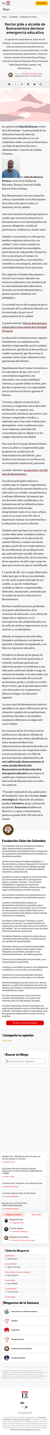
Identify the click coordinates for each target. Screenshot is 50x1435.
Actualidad (13, 17)
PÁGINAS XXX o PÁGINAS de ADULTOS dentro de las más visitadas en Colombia (21, 1157)
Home (4, 17)
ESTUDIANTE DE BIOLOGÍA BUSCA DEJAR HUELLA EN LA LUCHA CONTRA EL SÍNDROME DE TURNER (22, 1171)
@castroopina (12, 1259)
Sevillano (14, 1321)
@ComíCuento (13, 1275)
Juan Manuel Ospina (18, 1358)
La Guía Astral (10, 1297)
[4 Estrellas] (8, 1040)
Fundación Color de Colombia (32, 74)
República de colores (22, 76)
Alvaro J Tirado (9, 1177)
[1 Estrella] (3, 1040)
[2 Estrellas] (5, 1040)
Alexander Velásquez (11, 1187)
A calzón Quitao (13, 1292)
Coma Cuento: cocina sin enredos (17, 1272)
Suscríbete (41, 3)
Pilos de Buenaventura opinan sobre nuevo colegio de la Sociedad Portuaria (24, 326)
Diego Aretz (15, 1330)
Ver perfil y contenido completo (25, 1023)
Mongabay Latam (17, 1339)
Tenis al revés (10, 1280)
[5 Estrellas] (10, 1040)
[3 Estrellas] (6, 1040)
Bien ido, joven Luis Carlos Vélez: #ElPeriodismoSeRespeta (14, 1204)
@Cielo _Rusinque (14, 1267)
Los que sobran (11, 1264)
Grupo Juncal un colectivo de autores (24, 1311)
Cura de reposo (16, 1228)
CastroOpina (9, 1256)
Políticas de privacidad (21, 1419)
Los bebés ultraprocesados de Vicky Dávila (19, 1193)
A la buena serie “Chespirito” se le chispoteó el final (22, 1183)
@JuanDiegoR (13, 1283)
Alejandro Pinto (9, 1162)
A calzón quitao (11, 1289)
